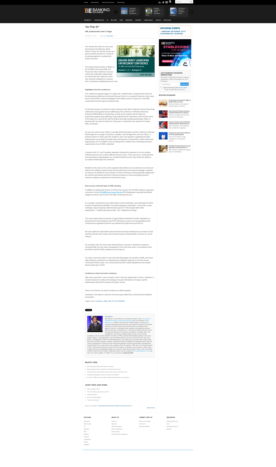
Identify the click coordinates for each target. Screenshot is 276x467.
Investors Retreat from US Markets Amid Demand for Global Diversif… (179, 123)
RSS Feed (166, 2)
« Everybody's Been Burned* (106, 406)
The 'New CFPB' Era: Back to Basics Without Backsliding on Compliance (108, 377)
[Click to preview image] (136, 61)
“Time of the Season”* (93, 400)
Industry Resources (108, 2)
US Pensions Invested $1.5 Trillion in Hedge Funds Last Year (180, 101)
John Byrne (109, 36)
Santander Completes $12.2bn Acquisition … (133, 11)
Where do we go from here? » (123, 406)
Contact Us (142, 424)
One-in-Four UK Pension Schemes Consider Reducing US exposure (179, 112)
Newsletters (95, 2)
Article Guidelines (116, 426)
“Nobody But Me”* (92, 394)
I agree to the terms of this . (175, 87)
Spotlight (167, 20)
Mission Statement (116, 429)
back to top (151, 408)
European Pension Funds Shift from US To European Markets (179, 133)
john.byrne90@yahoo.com (141, 351)
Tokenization (99, 20)
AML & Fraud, (113, 301)
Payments (87, 20)
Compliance (148, 20)
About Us (114, 421)
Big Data (114, 20)
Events (158, 20)
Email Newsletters (144, 426)
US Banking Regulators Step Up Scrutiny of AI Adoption (103, 375)
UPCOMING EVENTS (170, 28)
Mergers (129, 20)
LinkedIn (159, 2)
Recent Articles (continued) (119, 434)
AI (107, 20)
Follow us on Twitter (145, 421)
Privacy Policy (182, 87)
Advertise (114, 424)
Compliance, (99, 301)
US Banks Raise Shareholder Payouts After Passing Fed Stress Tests (107, 372)
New (168, 424)
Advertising (120, 2)
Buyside (169, 429)
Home (86, 2)
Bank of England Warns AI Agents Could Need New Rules (104, 369)
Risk (121, 20)
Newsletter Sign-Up (172, 426)
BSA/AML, (121, 301)
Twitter (163, 2)
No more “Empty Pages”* (94, 397)
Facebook (170, 1)
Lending (138, 20)
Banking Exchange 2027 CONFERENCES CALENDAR (173, 32)
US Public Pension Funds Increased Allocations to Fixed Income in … (179, 146)
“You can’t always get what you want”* (98, 392)
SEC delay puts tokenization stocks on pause (100, 366)
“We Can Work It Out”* (93, 389)
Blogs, (106, 301)
